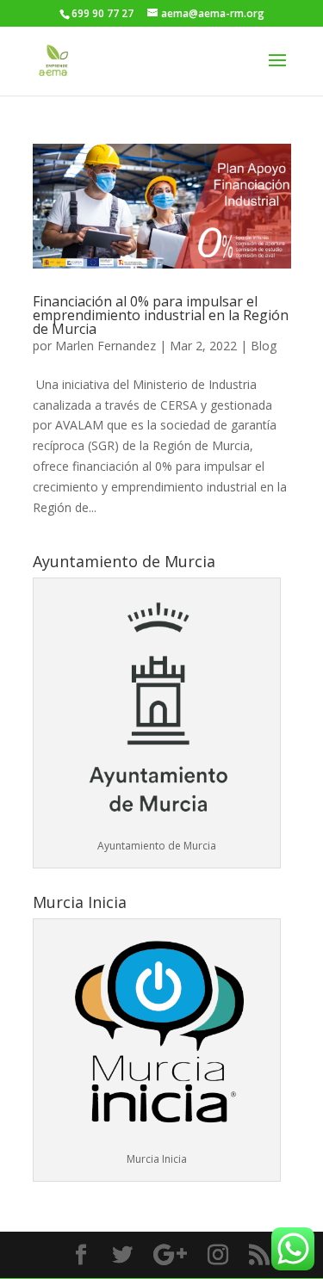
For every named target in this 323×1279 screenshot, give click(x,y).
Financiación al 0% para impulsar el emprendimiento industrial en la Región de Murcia (161, 315)
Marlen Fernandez (105, 345)
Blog (263, 345)
